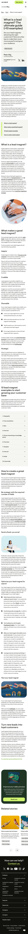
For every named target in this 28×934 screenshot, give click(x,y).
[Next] (17, 850)
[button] (12, 416)
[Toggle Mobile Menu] (25, 2)
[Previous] (11, 850)
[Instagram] (20, 869)
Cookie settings (10, 928)
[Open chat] (24, 930)
